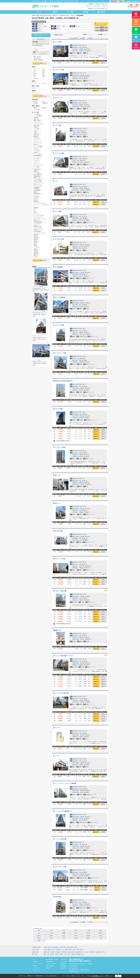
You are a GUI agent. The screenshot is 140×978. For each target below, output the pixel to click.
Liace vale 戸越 (58, 531)
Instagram (136, 47)
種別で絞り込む (41, 39)
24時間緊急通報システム (40, 222)
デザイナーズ (37, 122)
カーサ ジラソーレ (37, 335)
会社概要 (35, 961)
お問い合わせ (64, 959)
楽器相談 (36, 117)
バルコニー (37, 163)
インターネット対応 (39, 215)
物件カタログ (36, 970)
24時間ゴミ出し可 (39, 230)
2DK (43, 72)
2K (34, 72)
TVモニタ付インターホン (40, 218)
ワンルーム (36, 68)
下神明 (81, 792)
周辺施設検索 (64, 965)
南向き (36, 244)
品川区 (77, 45)
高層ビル (36, 249)
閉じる (118, 976)
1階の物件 (37, 238)
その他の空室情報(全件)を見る (62, 440)
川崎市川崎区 (70, 947)
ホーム (34, 959)
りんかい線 (85, 952)
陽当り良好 (37, 119)
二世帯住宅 (37, 138)
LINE (136, 32)
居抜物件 (36, 252)
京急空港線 (91, 952)
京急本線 (52, 952)
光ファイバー (37, 214)
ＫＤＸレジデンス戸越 (60, 866)
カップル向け (37, 150)
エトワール (57, 727)
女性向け (36, 152)
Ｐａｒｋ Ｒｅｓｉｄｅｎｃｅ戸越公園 (65, 783)
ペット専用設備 (38, 115)
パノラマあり (37, 109)
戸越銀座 (81, 49)
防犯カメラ (37, 225)
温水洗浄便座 (37, 190)
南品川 (88, 938)
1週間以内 (45, 103)
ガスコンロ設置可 (39, 146)
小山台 (51, 933)
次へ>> (103, 38)
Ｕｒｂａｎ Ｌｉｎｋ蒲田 (39, 311)
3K (43, 73)
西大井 (88, 933)
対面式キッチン (38, 184)
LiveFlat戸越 (57, 896)
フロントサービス (39, 228)
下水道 (36, 257)
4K (34, 76)
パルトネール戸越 (59, 239)
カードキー (37, 141)
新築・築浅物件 (49, 965)
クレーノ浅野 (57, 211)
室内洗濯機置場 (38, 155)
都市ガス (36, 255)
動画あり (45, 107)
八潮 (100, 938)
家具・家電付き (38, 174)
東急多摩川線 (78, 952)
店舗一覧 (63, 968)
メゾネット (37, 160)
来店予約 (136, 24)
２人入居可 (37, 128)
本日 (44, 101)
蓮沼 (69, 954)
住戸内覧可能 (37, 231)
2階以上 (36, 236)
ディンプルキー (38, 223)
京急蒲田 (52, 954)
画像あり (36, 107)
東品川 (100, 935)
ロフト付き (37, 158)
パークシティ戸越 (59, 69)
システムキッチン (39, 182)
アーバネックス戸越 (59, 447)
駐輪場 (36, 171)
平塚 (51, 938)
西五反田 (100, 933)
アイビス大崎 (57, 125)
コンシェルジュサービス (40, 233)
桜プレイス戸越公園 (59, 297)
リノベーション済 (39, 123)
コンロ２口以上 (38, 179)
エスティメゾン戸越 (59, 558)
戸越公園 (82, 75)
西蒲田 (49, 949)
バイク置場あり (38, 173)
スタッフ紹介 (64, 961)
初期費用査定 (136, 16)
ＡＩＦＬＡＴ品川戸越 (60, 839)
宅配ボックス (37, 220)
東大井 (76, 935)
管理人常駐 (37, 135)
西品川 (39, 935)
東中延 (39, 938)
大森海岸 (73, 954)
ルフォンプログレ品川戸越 (61, 693)
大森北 (66, 949)
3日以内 (36, 103)
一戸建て (36, 50)
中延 (80, 78)
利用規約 (35, 965)
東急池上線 (75, 49)
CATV (36, 212)
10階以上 (36, 239)
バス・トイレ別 (38, 185)
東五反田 (88, 935)
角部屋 (36, 245)
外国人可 (36, 144)
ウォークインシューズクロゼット (41, 205)
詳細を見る (95, 62)
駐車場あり (37, 234)
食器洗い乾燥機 (38, 181)
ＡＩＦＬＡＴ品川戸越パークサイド (63, 655)
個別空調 (36, 253)
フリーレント (37, 139)
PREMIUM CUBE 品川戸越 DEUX (63, 381)
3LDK (43, 75)
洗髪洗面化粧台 (38, 193)
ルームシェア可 (38, 147)
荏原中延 (81, 77)
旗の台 (63, 935)
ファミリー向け (38, 154)
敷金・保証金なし (38, 56)
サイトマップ (36, 968)
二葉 (64, 938)
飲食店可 (36, 250)
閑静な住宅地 (37, 120)
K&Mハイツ (57, 503)
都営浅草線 (75, 47)
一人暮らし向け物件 (51, 963)
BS (35, 211)
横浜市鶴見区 (55, 947)
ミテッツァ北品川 (37, 360)
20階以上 (36, 241)
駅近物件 (48, 968)
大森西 (81, 949)
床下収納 (36, 201)
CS (35, 209)
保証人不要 (37, 125)
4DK (43, 76)
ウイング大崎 (57, 41)
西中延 (51, 935)
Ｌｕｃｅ (56, 755)
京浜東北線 (58, 952)
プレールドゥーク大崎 (60, 353)
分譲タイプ (37, 133)
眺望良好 (36, 136)
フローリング (37, 157)
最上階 (36, 242)
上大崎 (88, 930)
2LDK (35, 73)
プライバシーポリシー (38, 963)
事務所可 (36, 127)
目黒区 (75, 947)
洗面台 (36, 192)
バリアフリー (37, 130)
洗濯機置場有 (37, 176)
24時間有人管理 (38, 226)
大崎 (78, 130)
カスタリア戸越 (58, 408)
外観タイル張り (38, 177)
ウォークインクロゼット (40, 203)
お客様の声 (63, 963)
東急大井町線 (76, 75)
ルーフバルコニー (39, 165)
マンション (42, 48)
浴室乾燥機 (37, 189)
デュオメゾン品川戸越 (60, 591)
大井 (51, 930)
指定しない (36, 101)
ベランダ (36, 162)
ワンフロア (37, 247)
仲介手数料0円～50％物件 (52, 959)
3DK (35, 75)
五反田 (78, 132)
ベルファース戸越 (59, 325)
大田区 (45, 947)
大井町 (65, 954)
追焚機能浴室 (37, 187)
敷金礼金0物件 (49, 961)
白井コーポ (57, 475)
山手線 (74, 130)
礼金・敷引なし (37, 58)
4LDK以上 (36, 78)
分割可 (36, 131)
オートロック (37, 217)
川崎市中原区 (62, 947)
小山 (39, 933)
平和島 (61, 954)
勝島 (76, 930)
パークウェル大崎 (59, 153)
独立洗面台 (37, 196)
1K (43, 68)
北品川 (100, 930)
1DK (35, 70)
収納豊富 (36, 207)
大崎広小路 (81, 50)
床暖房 (36, 200)
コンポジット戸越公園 (38, 286)
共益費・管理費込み (38, 60)
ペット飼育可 (37, 114)
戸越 (80, 45)
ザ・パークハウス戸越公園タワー (63, 811)
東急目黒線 (98, 952)
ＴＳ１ (56, 181)
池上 (63, 949)
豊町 (39, 940)
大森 (48, 954)
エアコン (36, 198)
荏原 (39, 930)
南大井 (76, 938)
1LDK (43, 70)
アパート (36, 48)
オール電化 (37, 166)
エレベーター (37, 168)
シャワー (36, 195)
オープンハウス (38, 142)
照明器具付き (37, 169)
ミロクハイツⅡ (58, 97)
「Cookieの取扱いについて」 (97, 976)
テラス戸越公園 (58, 267)
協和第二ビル (57, 630)
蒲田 (45, 954)
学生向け (36, 149)
